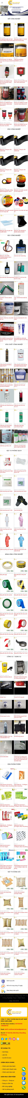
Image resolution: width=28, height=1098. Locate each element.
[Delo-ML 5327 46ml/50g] (21, 246)
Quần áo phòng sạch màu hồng (20, 529)
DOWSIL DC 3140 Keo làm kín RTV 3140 (20, 278)
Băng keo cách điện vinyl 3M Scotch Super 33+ (20, 190)
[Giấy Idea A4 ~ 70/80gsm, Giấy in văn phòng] (7, 816)
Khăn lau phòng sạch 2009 (20, 491)
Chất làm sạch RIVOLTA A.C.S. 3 (19, 406)
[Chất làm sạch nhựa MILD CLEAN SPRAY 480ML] (7, 416)
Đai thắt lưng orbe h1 (19, 736)
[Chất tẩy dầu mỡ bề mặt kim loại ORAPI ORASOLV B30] (21, 355)
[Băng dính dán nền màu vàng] (7, 625)
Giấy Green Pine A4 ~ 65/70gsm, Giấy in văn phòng (21, 825)
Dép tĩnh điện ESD (18, 510)
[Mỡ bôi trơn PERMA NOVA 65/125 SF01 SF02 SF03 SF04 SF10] (7, 93)
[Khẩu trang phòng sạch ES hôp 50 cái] (21, 461)
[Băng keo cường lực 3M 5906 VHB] (21, 160)
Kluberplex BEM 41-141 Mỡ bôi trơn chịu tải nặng (20, 39)
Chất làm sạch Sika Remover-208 (7, 406)
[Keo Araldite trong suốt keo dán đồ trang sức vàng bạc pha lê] (7, 329)
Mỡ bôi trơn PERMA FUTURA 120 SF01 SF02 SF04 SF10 (20, 103)
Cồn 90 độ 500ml (4, 756)
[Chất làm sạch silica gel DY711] (21, 375)
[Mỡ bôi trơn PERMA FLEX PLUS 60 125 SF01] (7, 115)
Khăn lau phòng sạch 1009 (6, 510)
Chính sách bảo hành (8, 1066)
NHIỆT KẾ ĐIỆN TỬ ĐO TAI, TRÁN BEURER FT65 (6, 737)
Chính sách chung (7, 1062)
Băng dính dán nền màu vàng (6, 634)
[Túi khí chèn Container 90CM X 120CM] (21, 923)
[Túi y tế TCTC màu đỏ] (21, 688)
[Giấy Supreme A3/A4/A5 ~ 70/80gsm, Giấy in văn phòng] (7, 775)
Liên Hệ (4, 1055)
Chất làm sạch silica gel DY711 (19, 385)
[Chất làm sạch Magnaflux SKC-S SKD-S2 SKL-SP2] (21, 436)
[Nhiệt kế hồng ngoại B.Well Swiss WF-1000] (21, 707)
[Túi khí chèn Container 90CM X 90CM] (7, 903)
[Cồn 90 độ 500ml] (7, 747)
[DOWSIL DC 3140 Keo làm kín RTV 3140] (21, 268)
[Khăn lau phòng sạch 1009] (7, 501)
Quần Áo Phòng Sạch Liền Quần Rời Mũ (20, 550)
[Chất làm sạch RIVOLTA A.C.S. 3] (21, 396)
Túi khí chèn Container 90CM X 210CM (20, 913)
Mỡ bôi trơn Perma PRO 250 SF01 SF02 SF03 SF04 (20, 81)
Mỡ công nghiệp (7, 1086)
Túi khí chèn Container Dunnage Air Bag (19, 892)
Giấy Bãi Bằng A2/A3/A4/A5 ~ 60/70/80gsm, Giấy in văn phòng (20, 867)
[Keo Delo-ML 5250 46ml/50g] (7, 268)
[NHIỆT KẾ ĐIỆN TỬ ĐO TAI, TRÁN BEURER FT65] (7, 727)
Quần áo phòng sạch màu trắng (6, 529)
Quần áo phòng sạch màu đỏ (6, 549)
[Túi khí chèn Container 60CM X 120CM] (7, 943)
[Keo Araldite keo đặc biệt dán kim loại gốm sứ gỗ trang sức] (21, 329)
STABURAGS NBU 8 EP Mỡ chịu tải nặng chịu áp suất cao (7, 39)
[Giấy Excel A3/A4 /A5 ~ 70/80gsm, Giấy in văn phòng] (21, 836)
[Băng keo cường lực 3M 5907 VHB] (7, 160)
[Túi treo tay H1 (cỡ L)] (7, 707)
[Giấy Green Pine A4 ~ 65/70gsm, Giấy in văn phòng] (21, 816)
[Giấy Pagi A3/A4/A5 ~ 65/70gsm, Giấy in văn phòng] (7, 795)
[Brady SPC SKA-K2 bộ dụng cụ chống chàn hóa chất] (21, 667)
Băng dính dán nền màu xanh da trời (20, 614)
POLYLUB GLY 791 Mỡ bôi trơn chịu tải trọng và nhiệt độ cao (7, 61)
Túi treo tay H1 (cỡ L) (5, 716)
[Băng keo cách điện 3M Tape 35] (21, 201)
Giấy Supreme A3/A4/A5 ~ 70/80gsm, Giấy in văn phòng (7, 785)
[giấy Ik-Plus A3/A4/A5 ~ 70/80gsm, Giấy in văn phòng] (21, 795)
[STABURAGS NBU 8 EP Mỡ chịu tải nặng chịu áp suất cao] (7, 30)
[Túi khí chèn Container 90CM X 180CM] (7, 923)
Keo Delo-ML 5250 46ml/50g (7, 277)
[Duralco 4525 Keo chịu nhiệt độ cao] (7, 308)
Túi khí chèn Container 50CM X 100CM (20, 953)
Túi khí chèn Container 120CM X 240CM (5, 974)
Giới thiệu (5, 1052)
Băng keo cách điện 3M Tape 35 (21, 211)
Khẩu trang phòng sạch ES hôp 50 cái (20, 471)
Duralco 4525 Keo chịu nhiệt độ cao (6, 318)
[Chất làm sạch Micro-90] (7, 436)
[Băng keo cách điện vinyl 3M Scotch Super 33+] (21, 180)
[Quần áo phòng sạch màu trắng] (7, 520)
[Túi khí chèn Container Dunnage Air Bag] (21, 883)
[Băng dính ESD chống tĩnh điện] (21, 565)
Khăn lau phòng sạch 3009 (6, 491)
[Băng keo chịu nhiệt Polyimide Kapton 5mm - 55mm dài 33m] (7, 246)
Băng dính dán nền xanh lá (6, 595)
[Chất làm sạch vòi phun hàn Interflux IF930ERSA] (7, 375)
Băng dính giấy (3, 574)
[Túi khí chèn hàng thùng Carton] (7, 883)
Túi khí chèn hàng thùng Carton (5, 892)
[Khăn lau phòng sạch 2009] (21, 482)
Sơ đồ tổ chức (6, 1058)
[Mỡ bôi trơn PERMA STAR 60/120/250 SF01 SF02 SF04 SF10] (7, 71)
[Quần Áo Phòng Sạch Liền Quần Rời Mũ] (21, 540)
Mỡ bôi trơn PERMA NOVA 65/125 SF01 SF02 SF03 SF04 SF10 (6, 104)
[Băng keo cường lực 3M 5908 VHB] (21, 140)
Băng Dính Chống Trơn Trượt (20, 653)
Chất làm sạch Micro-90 (5, 445)
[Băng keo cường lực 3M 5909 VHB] (7, 140)
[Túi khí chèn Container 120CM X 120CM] (21, 964)
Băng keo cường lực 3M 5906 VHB (19, 170)
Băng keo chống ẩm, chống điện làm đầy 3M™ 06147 (6, 190)
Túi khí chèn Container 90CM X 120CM (20, 933)
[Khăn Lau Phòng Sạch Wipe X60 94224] (7, 461)
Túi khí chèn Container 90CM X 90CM (6, 913)
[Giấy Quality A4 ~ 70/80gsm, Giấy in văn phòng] (21, 775)
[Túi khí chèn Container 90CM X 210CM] (21, 903)
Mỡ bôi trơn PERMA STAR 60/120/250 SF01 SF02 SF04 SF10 (6, 82)
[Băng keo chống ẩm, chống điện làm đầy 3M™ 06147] (7, 180)
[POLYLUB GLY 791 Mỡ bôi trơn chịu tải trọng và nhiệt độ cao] (7, 50)
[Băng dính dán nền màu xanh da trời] (21, 604)
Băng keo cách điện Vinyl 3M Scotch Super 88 (6, 211)
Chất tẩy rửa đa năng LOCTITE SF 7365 (19, 426)
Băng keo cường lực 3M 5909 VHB (5, 150)
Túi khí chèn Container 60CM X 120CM (6, 953)
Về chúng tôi (5, 1048)
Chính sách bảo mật (8, 1072)
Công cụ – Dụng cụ (8, 1080)
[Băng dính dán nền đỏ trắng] (7, 643)
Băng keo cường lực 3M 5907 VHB (5, 170)
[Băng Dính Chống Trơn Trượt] (21, 643)
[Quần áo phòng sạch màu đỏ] (7, 540)
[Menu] (2, 3)
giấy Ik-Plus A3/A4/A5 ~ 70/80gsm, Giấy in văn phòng (21, 805)
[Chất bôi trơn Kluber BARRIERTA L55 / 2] (21, 50)
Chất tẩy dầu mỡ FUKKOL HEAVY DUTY (6, 365)
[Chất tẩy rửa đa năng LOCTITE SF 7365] (21, 416)
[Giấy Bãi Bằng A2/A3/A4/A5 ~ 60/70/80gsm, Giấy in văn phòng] (21, 856)
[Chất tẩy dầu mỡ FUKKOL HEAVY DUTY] (7, 355)
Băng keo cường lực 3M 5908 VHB (19, 150)
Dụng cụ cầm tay (7, 1083)
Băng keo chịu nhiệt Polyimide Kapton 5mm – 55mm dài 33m (6, 257)
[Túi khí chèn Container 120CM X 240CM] (7, 964)
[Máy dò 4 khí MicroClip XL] (7, 667)
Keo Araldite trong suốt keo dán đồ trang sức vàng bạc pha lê (6, 339)
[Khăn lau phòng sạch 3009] (7, 482)
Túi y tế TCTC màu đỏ (19, 697)
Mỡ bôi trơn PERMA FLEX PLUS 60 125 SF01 (6, 125)
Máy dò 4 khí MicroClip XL (6, 677)
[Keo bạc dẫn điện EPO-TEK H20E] (21, 308)
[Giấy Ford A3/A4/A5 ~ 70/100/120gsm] (7, 836)
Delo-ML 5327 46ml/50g (20, 255)
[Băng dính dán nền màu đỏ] (21, 625)
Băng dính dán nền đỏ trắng (6, 653)
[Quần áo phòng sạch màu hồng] (21, 520)
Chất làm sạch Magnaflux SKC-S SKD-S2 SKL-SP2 (20, 446)
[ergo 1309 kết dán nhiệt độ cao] (21, 288)
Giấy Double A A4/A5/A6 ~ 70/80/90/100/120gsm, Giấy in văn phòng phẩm (6, 867)
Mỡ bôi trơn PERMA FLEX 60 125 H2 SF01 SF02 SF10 (20, 125)
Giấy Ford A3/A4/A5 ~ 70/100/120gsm (5, 846)
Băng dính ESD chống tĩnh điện (20, 575)
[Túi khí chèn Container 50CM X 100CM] (21, 943)
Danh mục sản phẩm (8, 1076)
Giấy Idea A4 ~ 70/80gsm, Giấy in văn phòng (6, 825)
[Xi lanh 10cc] (7, 688)
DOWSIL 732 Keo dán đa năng (6, 298)
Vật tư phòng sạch (8, 1089)
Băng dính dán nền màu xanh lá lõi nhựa (6, 614)
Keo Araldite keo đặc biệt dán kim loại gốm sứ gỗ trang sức (21, 339)
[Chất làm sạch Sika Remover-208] (7, 396)
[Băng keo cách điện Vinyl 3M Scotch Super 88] (7, 201)
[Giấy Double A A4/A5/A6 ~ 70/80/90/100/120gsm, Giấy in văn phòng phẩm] (7, 856)
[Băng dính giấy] (7, 565)
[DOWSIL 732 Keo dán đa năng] (7, 288)
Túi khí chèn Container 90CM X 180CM (6, 933)
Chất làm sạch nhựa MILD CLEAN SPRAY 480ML (6, 426)
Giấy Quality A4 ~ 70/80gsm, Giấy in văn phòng (20, 785)
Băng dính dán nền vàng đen (20, 595)
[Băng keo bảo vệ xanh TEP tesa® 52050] (7, 221)
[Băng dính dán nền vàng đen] (21, 585)
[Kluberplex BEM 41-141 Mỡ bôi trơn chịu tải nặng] (21, 30)
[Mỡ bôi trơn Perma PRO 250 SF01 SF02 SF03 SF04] (21, 71)
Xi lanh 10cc (3, 697)
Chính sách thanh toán (9, 1069)
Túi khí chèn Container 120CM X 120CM (19, 974)
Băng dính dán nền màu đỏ (20, 634)
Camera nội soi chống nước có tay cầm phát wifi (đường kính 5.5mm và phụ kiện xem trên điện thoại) (20, 758)
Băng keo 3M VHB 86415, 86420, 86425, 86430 (20, 231)
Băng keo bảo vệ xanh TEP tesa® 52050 (6, 231)
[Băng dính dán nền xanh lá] (7, 585)
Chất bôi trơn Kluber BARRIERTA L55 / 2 (18, 60)
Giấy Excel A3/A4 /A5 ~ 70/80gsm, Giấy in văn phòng (21, 846)
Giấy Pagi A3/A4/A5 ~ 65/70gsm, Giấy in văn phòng (7, 805)
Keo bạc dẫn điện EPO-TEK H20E (20, 318)
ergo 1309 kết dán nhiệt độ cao (20, 298)
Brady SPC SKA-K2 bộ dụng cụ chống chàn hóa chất (20, 677)
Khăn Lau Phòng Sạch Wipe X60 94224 (6, 471)
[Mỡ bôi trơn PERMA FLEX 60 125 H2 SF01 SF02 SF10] (21, 115)
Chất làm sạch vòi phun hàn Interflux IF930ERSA (6, 385)
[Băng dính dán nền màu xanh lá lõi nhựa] (7, 604)
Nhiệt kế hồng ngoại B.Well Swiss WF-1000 (20, 716)
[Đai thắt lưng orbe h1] (21, 727)
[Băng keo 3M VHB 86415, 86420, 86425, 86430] (21, 221)
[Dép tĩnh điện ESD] (21, 501)
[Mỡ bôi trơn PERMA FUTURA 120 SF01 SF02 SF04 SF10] (21, 93)
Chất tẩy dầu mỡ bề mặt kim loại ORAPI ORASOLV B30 (20, 365)
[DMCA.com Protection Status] (5, 1043)
